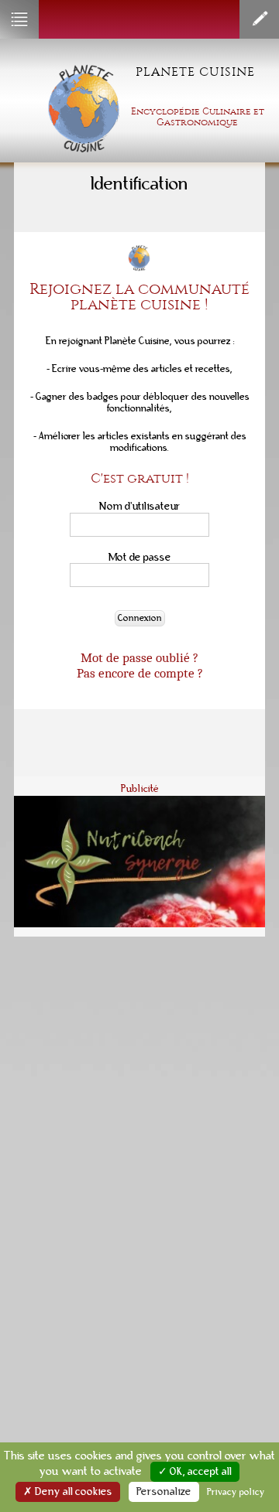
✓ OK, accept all (195, 1472)
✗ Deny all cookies (67, 1492)
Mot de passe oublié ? (139, 657)
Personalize (163, 1492)
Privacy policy (236, 1491)
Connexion (140, 618)
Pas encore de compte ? (140, 673)
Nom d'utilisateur (140, 506)
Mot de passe (139, 557)
